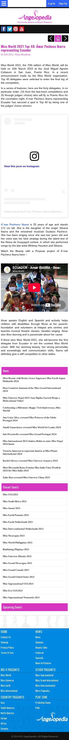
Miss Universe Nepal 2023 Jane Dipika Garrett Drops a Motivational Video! (31, 399)
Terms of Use (7, 652)
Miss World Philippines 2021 (18, 542)
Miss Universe (7, 680)
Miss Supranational (44, 675)
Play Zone (41, 697)
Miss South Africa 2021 (15, 501)
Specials (39, 658)
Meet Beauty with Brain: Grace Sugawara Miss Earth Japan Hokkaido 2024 (34, 380)
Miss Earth (5, 685)
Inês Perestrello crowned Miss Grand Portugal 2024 (29, 434)
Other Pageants (45, 669)
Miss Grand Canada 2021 (16, 570)
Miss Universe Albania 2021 (17, 556)
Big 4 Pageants (10, 669)
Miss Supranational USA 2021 (18, 583)
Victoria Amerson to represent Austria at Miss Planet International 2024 (30, 452)
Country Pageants (12, 697)
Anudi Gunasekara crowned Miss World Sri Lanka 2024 (32, 427)
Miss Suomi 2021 (11, 508)
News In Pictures (43, 663)
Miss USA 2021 (10, 494)
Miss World (6, 675)
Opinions (39, 642)
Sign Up (63, 3)
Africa (3, 723)
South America (7, 708)
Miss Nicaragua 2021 (14, 535)
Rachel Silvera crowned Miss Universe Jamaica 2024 (30, 460)
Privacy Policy (7, 647)
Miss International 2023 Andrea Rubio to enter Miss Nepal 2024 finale (33, 442)
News (39, 631)
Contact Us (6, 637)
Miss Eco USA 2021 (13, 590)
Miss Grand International (47, 680)
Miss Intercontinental (45, 685)
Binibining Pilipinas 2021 (16, 549)
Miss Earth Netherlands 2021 (18, 522)
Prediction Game (43, 702)
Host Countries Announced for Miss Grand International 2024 (32, 389)
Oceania (4, 728)
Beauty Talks (41, 647)
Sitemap (4, 642)
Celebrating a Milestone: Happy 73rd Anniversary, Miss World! (32, 409)
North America (7, 713)
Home (4, 631)
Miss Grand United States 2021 (19, 576)
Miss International (9, 691)
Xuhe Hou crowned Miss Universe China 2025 (26, 477)
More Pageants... (43, 691)
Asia (3, 702)
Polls (37, 708)
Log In (51, 3)
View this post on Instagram (21, 166)
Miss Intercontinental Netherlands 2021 (23, 528)
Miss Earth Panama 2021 (16, 515)
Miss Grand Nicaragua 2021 (17, 563)
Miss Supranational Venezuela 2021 (21, 597)
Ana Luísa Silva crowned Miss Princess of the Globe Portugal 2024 (29, 419)
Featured (40, 652)
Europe (4, 718)
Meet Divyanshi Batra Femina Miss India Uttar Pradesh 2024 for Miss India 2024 (32, 469)
